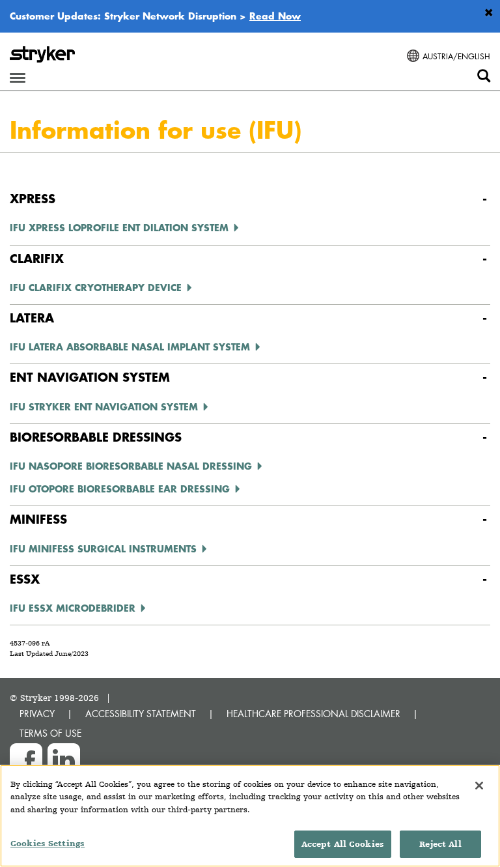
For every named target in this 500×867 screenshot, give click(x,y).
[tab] (250, 199)
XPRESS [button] (32, 198)
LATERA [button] (32, 317)
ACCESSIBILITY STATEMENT (140, 713)
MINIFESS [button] (38, 519)
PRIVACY (37, 713)
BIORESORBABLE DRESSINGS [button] (96, 437)
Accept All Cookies (342, 844)
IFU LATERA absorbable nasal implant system (130, 346)
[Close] (479, 785)
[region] (250, 816)
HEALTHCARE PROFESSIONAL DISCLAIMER (313, 713)
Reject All (440, 844)
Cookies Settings (47, 843)
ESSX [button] (25, 579)
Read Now (275, 15)
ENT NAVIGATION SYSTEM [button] (90, 377)
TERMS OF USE (50, 733)
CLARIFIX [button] (37, 258)
